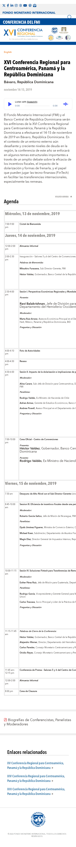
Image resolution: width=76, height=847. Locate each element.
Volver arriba (62, 196)
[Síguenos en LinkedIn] (12, 5)
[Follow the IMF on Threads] (20, 5)
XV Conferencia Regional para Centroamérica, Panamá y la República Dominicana (35, 765)
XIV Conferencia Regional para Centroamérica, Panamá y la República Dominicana (36, 778)
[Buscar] (69, 17)
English (8, 52)
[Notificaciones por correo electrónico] (34, 5)
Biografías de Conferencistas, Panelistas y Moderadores (37, 722)
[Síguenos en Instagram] (16, 5)
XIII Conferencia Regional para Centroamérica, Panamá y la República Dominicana (36, 791)
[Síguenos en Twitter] (3, 5)
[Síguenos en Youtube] (25, 5)
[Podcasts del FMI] (30, 5)
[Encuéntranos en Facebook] (8, 5)
